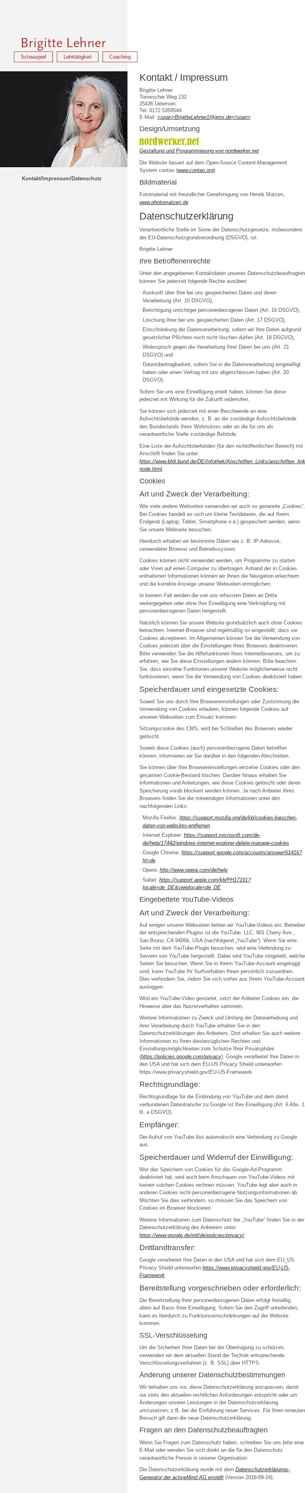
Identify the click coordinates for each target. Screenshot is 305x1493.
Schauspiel (33, 57)
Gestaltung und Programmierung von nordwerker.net (199, 151)
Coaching (120, 57)
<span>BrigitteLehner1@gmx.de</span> (204, 117)
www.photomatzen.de (163, 202)
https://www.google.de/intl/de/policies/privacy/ (191, 1235)
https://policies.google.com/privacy (181, 1057)
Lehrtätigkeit (78, 57)
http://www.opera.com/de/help (194, 870)
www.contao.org (196, 170)
